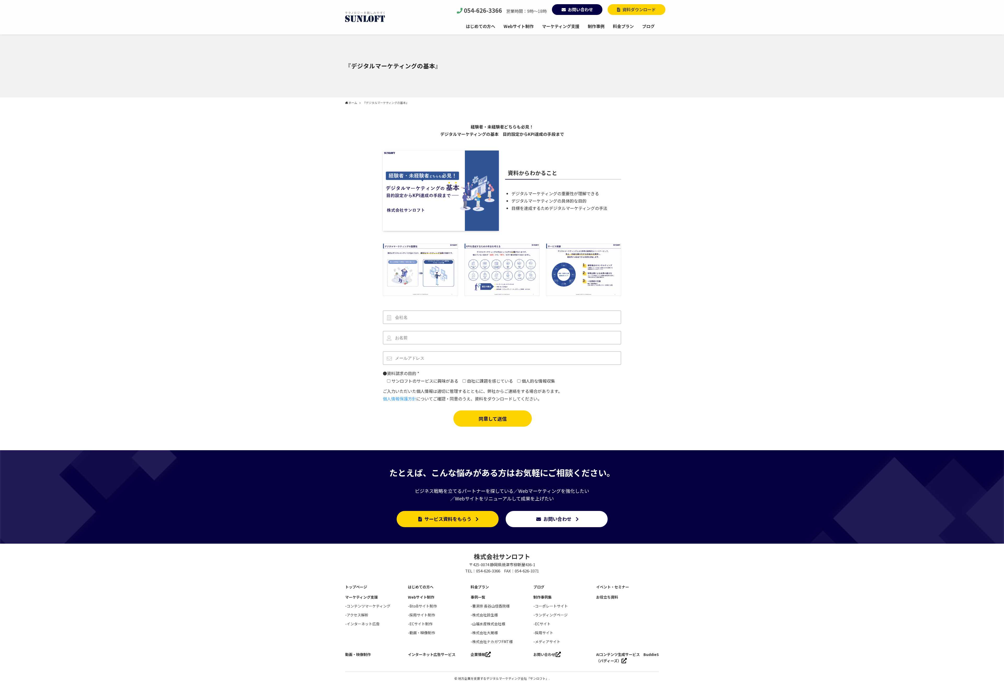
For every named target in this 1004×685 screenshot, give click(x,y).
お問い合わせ (580, 9)
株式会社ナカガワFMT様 (492, 641)
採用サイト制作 (422, 614)
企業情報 (478, 654)
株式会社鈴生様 (485, 614)
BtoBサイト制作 (423, 606)
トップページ (356, 586)
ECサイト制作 (420, 623)
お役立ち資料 (607, 597)
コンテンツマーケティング (368, 606)
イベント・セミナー (612, 586)
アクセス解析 (357, 614)
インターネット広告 (363, 623)
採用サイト (544, 632)
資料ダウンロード (639, 9)
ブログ (538, 586)
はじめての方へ (420, 586)
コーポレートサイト (551, 606)
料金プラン (480, 586)
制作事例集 (542, 597)
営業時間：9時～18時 (505, 11)
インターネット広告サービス (431, 654)
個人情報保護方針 (399, 399)
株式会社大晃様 (485, 632)
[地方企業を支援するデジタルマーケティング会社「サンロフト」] (365, 17)
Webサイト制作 (421, 597)
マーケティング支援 (361, 597)
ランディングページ (551, 614)
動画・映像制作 (422, 632)
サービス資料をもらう (447, 518)
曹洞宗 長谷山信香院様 (491, 606)
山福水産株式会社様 (488, 623)
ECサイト (543, 623)
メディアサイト (547, 641)
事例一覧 (478, 597)
